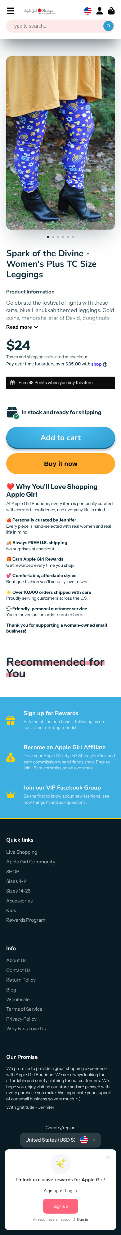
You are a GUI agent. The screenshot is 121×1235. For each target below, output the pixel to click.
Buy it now (60, 463)
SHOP (12, 872)
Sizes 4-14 (17, 881)
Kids (11, 910)
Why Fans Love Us (26, 1028)
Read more (19, 327)
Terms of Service (24, 1009)
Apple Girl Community (30, 862)
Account (99, 11)
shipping (35, 357)
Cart (111, 11)
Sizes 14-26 (18, 891)
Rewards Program (25, 920)
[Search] (108, 26)
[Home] (39, 11)
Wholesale (18, 999)
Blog (11, 990)
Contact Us (18, 970)
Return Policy (21, 980)
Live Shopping (21, 852)
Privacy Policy (21, 1019)
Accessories (19, 901)
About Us (16, 960)
